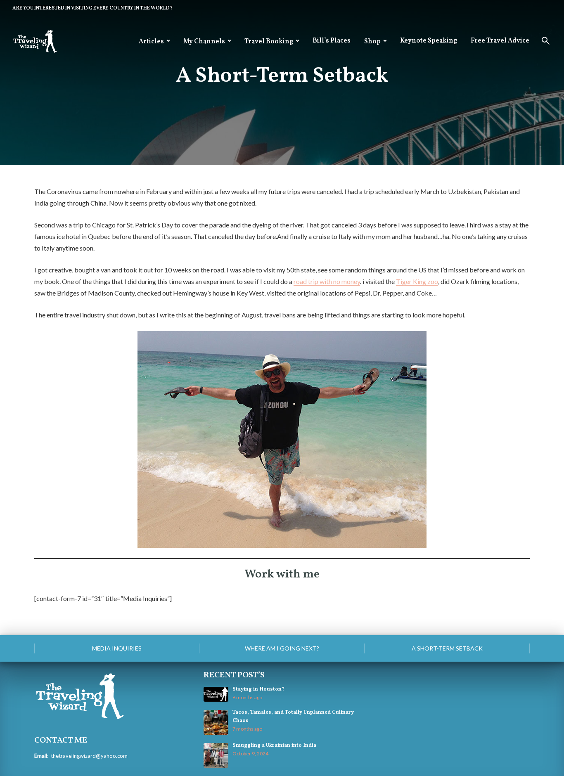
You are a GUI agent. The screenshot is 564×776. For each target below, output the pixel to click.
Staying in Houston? (258, 689)
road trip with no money (327, 281)
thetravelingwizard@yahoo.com (89, 755)
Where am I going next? (282, 648)
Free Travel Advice (500, 40)
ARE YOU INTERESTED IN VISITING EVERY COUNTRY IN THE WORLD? (92, 8)
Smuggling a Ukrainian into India (274, 745)
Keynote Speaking (428, 40)
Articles (151, 41)
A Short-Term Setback (447, 648)
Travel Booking (268, 41)
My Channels (204, 41)
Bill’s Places (332, 40)
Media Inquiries (117, 648)
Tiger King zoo (417, 281)
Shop (372, 41)
